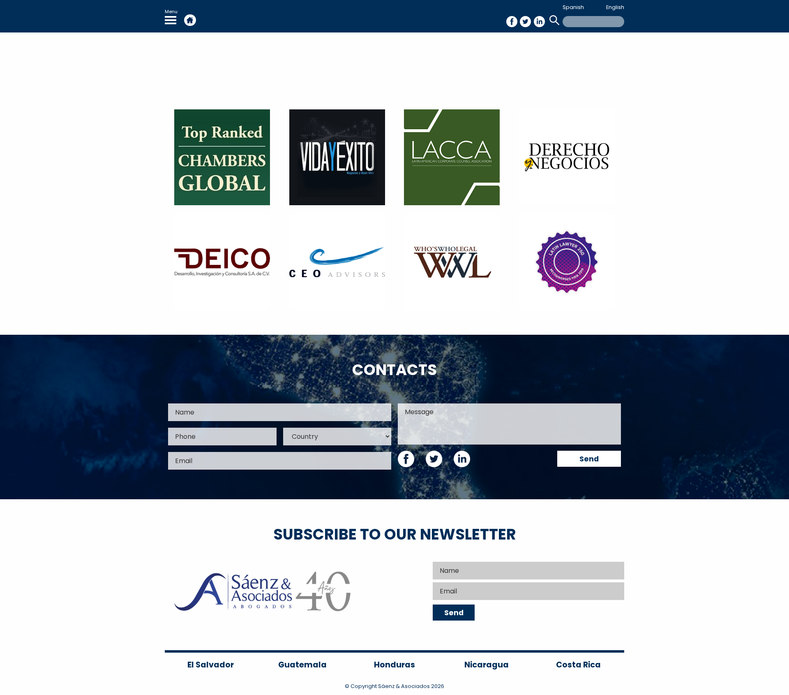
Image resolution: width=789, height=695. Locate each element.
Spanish (573, 7)
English (615, 7)
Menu (171, 11)
